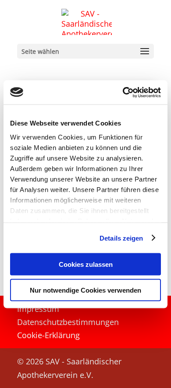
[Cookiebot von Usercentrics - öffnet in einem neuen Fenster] (123, 92)
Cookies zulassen (86, 264)
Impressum (38, 310)
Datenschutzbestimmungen (68, 323)
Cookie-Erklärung (48, 336)
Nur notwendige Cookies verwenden (85, 290)
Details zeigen (121, 237)
